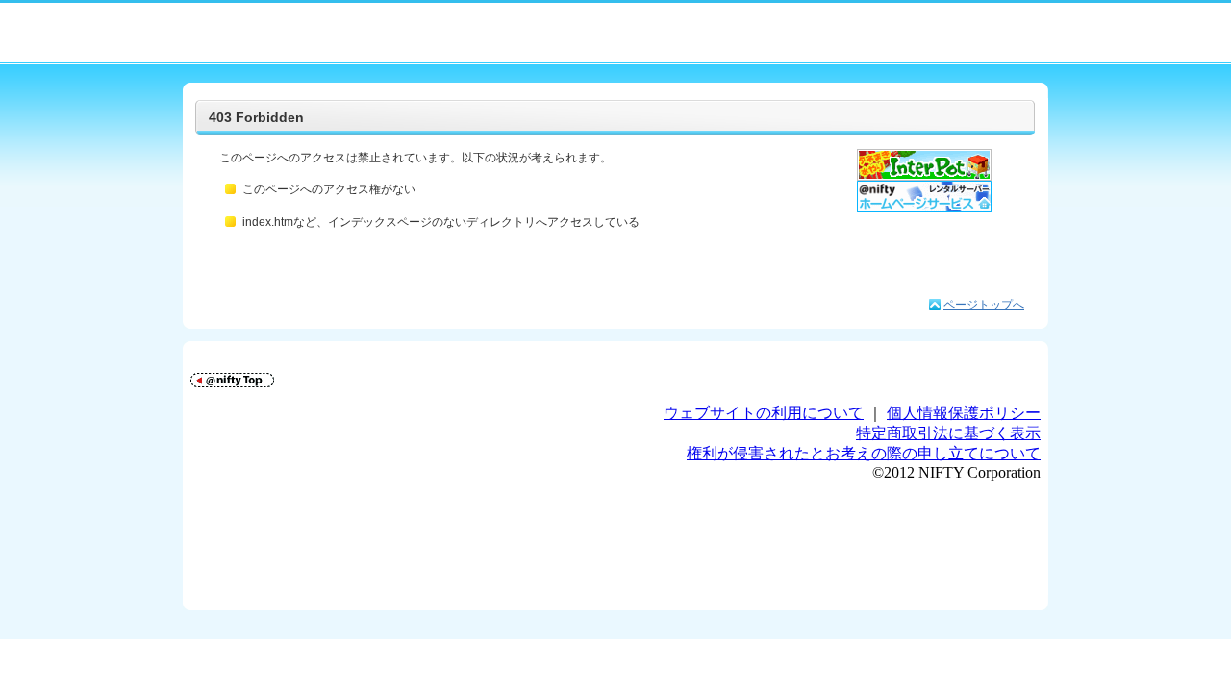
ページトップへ (983, 304)
